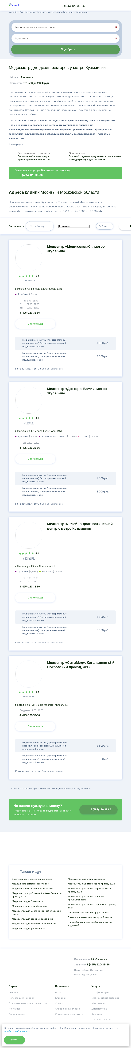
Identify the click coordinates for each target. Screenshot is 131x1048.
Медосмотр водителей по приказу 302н (32, 888)
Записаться (35, 323)
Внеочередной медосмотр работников (32, 879)
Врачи (58, 992)
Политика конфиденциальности (28, 1003)
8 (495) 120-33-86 (73, 6)
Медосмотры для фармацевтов (28, 928)
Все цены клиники (53, 368)
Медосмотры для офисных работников (32, 919)
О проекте (15, 992)
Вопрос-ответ (17, 1014)
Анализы (97, 1014)
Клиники (60, 997)
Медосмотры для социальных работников (34, 923)
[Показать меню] (120, 6)
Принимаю (14, 1039)
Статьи (59, 1003)
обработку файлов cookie (17, 1031)
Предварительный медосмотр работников (90, 917)
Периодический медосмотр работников (88, 912)
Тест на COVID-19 (101, 1019)
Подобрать (68, 49)
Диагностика (99, 1008)
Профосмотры (100, 992)
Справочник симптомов (69, 1014)
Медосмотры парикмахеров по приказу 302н (91, 883)
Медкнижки (99, 1003)
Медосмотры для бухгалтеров (27, 901)
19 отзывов (29, 696)
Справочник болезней (68, 1008)
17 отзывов (29, 280)
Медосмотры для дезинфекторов (29, 906)
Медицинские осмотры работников (30, 883)
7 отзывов (29, 557)
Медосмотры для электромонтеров (86, 879)
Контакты (14, 1008)
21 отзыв (29, 422)
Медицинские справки (105, 997)
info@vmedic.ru (99, 959)
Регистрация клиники (22, 997)
